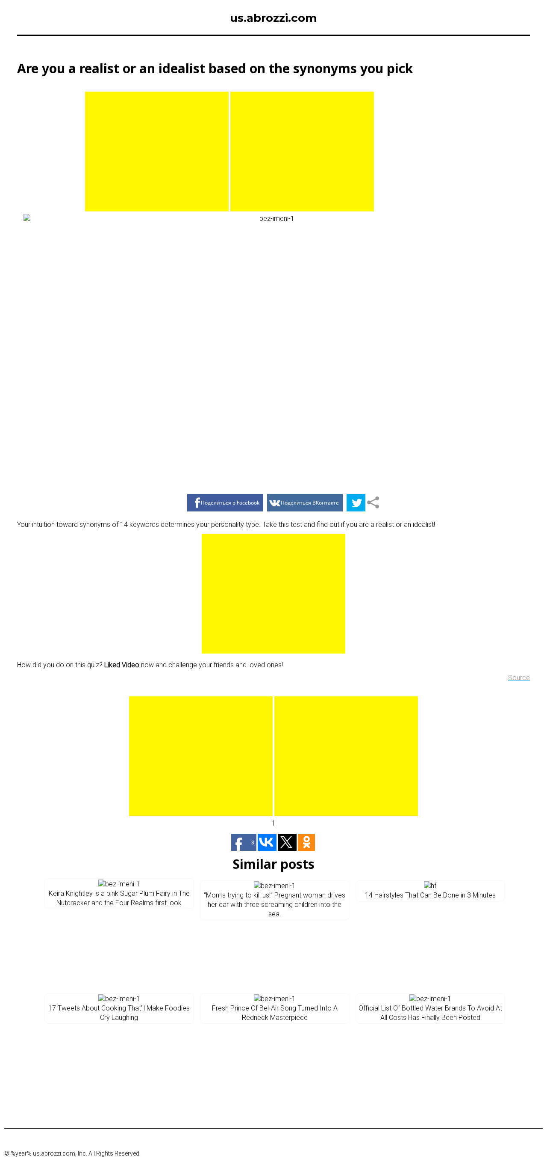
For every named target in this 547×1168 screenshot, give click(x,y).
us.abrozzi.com (273, 18)
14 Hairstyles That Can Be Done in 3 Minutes (430, 895)
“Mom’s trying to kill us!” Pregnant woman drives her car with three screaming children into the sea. (274, 904)
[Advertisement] (157, 151)
